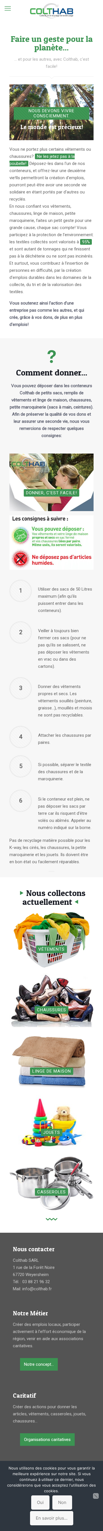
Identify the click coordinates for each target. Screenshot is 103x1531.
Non (62, 1502)
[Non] (96, 1496)
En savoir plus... (52, 1518)
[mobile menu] (8, 8)
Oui (40, 1502)
